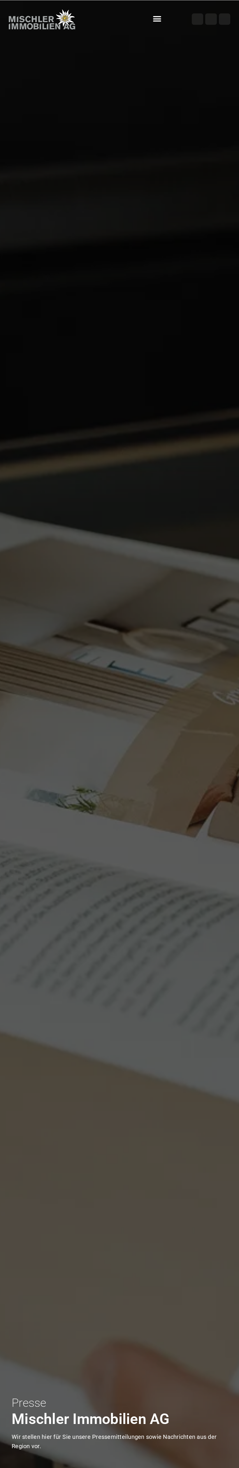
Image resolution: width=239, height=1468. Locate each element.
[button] (157, 19)
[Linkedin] (224, 19)
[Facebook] (197, 19)
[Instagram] (211, 19)
